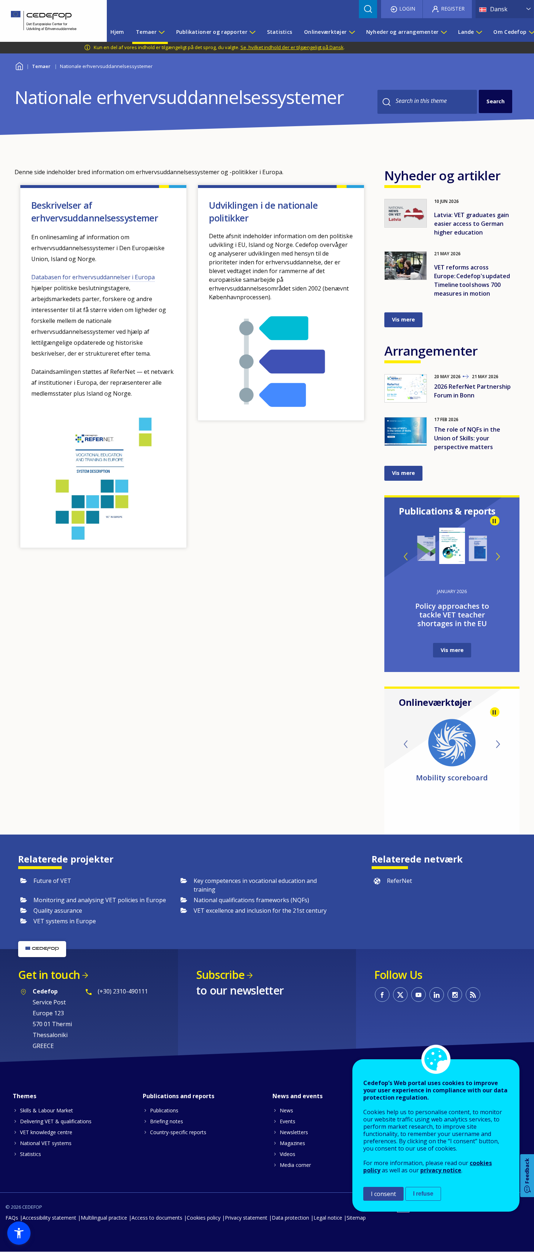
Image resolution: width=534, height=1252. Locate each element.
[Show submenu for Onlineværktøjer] (351, 32)
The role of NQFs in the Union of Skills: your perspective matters (467, 438)
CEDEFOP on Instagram (455, 994)
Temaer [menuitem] (146, 31)
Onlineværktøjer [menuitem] (325, 31)
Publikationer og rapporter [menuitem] (211, 31)
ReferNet (399, 881)
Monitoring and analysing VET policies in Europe (99, 900)
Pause (494, 520)
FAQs (11, 1217)
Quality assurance (57, 911)
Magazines (292, 1143)
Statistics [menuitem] (279, 31)
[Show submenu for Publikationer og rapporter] (252, 32)
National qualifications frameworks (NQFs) (251, 900)
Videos (287, 1154)
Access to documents (157, 1217)
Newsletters (294, 1132)
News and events (297, 1096)
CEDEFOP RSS (473, 994)
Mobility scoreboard (452, 778)
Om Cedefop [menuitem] (509, 31)
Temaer (41, 66)
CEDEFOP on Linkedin (436, 994)
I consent (383, 1194)
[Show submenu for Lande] (478, 32)
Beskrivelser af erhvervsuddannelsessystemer (94, 211)
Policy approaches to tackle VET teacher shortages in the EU (452, 614)
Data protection (290, 1217)
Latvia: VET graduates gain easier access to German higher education (471, 223)
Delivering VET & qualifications (56, 1121)
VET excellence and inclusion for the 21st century (260, 911)
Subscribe (220, 974)
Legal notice (327, 1217)
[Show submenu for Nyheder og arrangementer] (443, 32)
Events (287, 1121)
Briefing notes (166, 1121)
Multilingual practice (104, 1217)
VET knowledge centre (46, 1132)
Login (407, 8)
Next (498, 556)
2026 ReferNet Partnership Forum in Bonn (472, 391)
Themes (24, 1096)
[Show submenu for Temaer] (161, 32)
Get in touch (49, 974)
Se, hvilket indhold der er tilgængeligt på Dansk (292, 47)
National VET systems (46, 1143)
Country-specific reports (178, 1132)
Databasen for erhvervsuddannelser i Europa (93, 277)
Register (453, 8)
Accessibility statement (49, 1217)
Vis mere (403, 319)
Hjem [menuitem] (117, 31)
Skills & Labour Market (46, 1110)
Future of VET (52, 881)
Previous (406, 556)
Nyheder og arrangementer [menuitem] (402, 31)
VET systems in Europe (64, 921)
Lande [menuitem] (466, 31)
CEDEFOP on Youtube (418, 994)
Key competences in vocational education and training (255, 885)
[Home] (48, 21)
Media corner (295, 1164)
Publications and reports (178, 1096)
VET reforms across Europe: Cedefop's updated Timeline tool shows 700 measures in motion (472, 280)
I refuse (423, 1194)
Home (19, 65)
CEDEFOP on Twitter (400, 994)
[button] (19, 1233)
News (286, 1110)
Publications (164, 1110)
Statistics (30, 1154)
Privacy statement (246, 1217)
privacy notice (440, 1170)
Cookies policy (204, 1217)
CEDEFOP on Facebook (382, 994)
